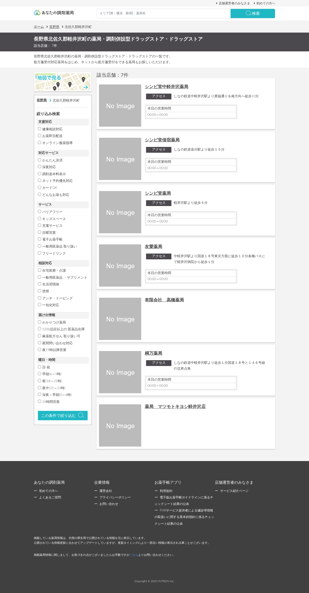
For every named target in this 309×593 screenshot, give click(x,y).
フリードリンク (54, 253)
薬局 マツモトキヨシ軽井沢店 (175, 407)
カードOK (49, 188)
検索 (256, 13)
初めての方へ (265, 3)
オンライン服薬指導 (57, 143)
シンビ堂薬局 (158, 193)
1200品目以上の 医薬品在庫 (63, 329)
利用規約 (166, 491)
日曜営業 (49, 232)
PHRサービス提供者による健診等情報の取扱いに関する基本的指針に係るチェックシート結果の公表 (184, 517)
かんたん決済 (52, 160)
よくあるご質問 (50, 497)
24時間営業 (51, 402)
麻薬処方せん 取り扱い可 (61, 336)
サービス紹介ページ (234, 491)
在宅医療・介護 (54, 270)
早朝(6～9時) (52, 374)
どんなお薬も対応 (55, 195)
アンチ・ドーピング (57, 298)
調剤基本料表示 (54, 174)
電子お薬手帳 (52, 239)
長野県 (54, 27)
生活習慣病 (50, 284)
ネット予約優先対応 (57, 181)
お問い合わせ (108, 504)
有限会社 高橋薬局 (164, 300)
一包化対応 (50, 305)
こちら (133, 554)
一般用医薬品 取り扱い (59, 246)
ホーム (39, 26)
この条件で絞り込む (58, 416)
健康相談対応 (52, 129)
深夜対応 (49, 167)
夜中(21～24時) (53, 388)
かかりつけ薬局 (54, 322)
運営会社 (105, 491)
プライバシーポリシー (115, 497)
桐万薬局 (153, 353)
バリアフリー (52, 212)
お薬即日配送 (52, 136)
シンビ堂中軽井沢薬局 (166, 87)
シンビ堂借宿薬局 (162, 140)
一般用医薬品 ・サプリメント (64, 277)
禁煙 (45, 291)
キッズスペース (54, 219)
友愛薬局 (153, 247)
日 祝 (46, 367)
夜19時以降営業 (54, 350)
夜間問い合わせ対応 (57, 343)
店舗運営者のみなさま (234, 3)
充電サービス (52, 226)
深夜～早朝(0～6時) (57, 395)
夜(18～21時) (52, 381)
